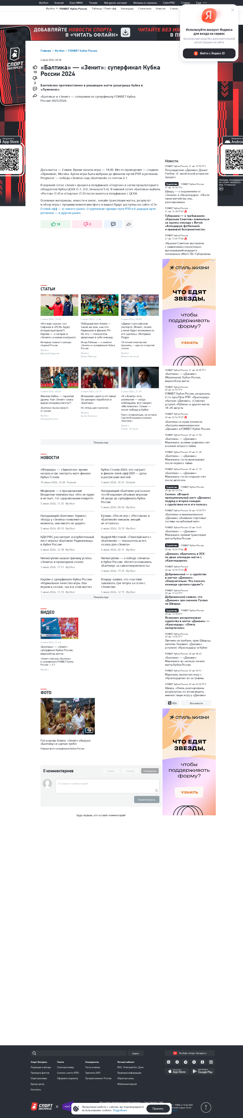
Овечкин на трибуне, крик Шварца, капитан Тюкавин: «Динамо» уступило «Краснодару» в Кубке (188, 644)
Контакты (36, 1089)
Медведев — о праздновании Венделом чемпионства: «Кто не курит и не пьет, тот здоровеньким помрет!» (68, 494)
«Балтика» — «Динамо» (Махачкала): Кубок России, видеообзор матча (183, 377)
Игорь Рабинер (89, 356)
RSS (174, 703)
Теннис (93, 2)
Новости (160, 8)
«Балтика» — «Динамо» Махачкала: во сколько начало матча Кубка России (185, 661)
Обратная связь (125, 1078)
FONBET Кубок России (73, 8)
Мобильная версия (127, 1084)
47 (182, 211)
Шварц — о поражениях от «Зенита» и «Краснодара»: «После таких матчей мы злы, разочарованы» (187, 197)
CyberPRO (169, 2)
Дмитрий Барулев (50, 353)
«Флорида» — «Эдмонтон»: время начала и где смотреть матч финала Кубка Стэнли (66, 473)
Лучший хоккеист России (98, 1078)
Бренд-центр (37, 1084)
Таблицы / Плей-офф (104, 8)
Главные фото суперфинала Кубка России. (63, 748)
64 (182, 549)
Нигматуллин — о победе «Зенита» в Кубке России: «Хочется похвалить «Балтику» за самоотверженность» (126, 561)
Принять (158, 1108)
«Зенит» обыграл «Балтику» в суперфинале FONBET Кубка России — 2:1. (57, 661)
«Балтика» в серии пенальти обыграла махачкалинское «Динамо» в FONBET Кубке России (187, 425)
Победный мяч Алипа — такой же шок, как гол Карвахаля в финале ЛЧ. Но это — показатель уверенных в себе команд (97, 330)
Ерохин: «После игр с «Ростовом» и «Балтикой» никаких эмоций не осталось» (125, 519)
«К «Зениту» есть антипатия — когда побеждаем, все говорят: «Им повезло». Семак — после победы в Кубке (136, 403)
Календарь (127, 8)
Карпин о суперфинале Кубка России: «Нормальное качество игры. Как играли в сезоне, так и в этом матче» (66, 583)
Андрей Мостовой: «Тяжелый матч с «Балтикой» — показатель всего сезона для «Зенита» (126, 540)
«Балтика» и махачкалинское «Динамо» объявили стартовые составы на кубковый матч (185, 518)
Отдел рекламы (39, 1078)
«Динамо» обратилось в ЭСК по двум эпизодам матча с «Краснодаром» (185, 557)
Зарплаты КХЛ (92, 1072)
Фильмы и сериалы (145, 2)
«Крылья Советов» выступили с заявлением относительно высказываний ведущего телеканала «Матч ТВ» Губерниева (187, 248)
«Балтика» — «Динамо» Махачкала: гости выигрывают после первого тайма (185, 459)
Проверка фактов (40, 1072)
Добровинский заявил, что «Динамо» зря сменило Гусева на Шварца (186, 600)
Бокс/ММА (76, 2)
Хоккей (59, 2)
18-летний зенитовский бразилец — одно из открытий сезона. (137, 345)
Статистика (144, 8)
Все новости (196, 703)
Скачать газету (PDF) (68, 1072)
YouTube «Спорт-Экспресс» (193, 1053)
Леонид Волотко (49, 419)
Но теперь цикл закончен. (95, 407)
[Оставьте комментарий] (107, 783)
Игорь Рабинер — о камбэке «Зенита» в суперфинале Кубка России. (98, 345)
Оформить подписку (67, 1078)
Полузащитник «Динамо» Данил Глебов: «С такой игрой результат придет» (187, 173)
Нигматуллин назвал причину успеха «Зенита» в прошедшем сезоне (66, 560)
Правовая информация (129, 1072)
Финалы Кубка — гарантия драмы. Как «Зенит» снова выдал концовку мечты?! (57, 399)
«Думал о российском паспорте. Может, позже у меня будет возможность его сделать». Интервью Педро (137, 330)
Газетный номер (65, 1067)
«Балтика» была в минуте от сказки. (54, 409)
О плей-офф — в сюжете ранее (63, 209)
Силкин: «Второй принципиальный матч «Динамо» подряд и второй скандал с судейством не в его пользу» (188, 499)
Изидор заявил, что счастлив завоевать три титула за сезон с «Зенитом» (123, 583)
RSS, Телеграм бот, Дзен (130, 1067)
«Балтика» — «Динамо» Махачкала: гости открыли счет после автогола (185, 476)
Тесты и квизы (92, 1067)
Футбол (43, 2)
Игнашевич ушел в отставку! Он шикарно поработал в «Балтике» (98, 399)
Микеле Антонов (130, 356)
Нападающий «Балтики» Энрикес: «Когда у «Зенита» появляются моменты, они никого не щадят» (64, 519)
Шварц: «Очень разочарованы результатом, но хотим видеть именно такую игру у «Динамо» (185, 691)
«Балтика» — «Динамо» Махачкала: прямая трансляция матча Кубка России (185, 534)
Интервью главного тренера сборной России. (56, 344)
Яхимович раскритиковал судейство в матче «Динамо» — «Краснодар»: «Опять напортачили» (187, 623)
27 (182, 417)
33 (182, 570)
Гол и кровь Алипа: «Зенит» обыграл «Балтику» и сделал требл (65, 742)
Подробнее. (173, 1110)
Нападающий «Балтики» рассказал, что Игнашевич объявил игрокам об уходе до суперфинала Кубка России (125, 496)
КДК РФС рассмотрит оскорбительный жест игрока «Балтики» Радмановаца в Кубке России (67, 540)
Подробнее (120, 1110)
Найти (135, 1053)
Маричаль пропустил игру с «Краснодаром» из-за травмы (184, 676)
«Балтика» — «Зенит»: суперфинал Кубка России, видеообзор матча (57, 650)
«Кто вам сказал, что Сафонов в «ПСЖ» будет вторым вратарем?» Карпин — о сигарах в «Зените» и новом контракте (58, 330)
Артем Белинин (89, 416)
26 (182, 238)
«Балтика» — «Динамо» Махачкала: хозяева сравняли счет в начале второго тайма (187, 442)
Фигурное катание (115, 2)
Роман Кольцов (129, 428)
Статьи (174, 8)
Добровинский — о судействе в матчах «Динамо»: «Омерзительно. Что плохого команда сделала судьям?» (186, 579)
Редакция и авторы (41, 1067)
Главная (46, 50)
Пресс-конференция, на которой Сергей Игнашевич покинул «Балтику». (139, 417)
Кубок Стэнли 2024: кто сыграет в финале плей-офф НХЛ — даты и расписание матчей (123, 473)
